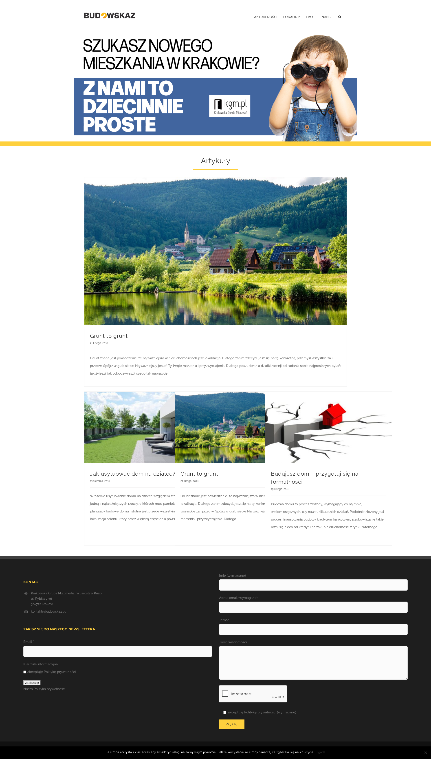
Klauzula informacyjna (40, 664)
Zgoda (321, 752)
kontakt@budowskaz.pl (48, 611)
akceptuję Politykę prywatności (51, 672)
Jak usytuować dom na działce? (132, 473)
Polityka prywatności (49, 689)
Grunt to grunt (109, 336)
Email (28, 642)
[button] (339, 17)
